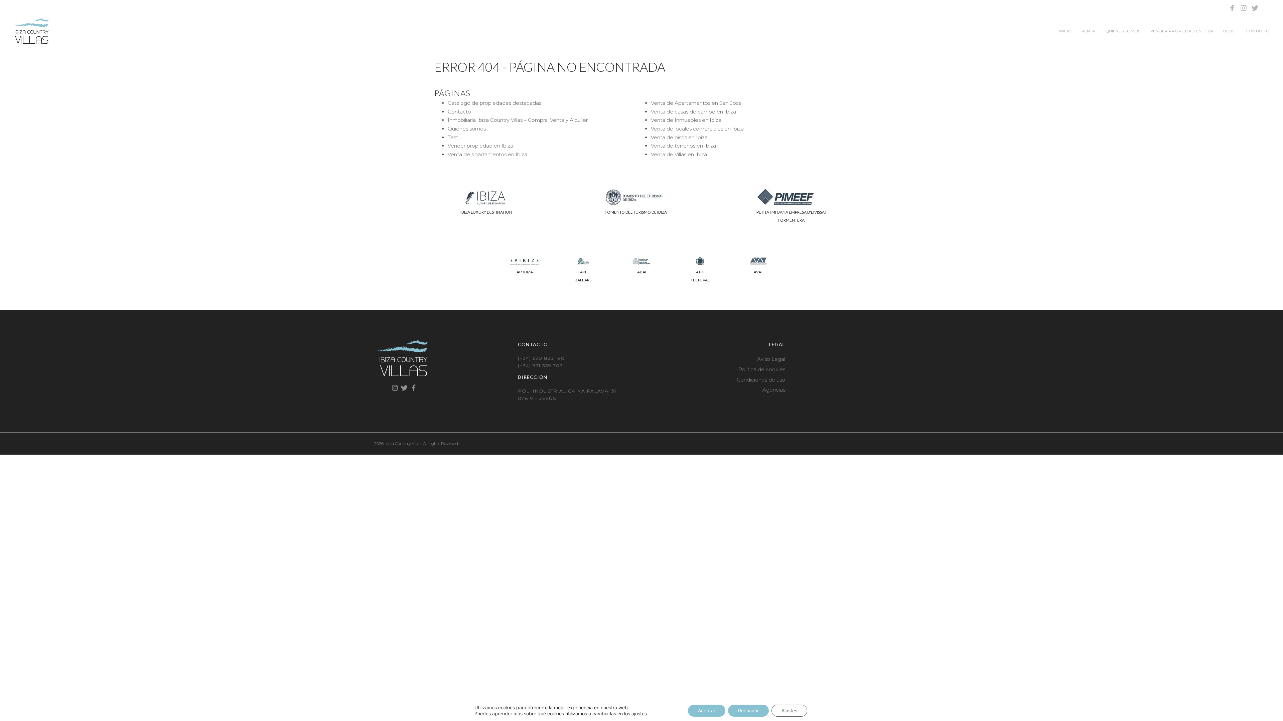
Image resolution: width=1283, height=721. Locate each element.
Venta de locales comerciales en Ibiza (697, 129)
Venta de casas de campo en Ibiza (693, 111)
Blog (1229, 30)
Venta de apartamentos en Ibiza (487, 154)
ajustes (639, 713)
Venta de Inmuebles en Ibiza (686, 120)
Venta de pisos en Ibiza (679, 137)
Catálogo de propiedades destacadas (494, 103)
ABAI (641, 271)
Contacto (1258, 30)
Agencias (773, 390)
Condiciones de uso (761, 380)
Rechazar (748, 710)
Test (453, 137)
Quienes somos (1122, 30)
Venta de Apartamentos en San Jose (696, 103)
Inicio (1065, 30)
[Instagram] (1243, 8)
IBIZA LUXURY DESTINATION (486, 212)
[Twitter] (1255, 8)
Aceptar (706, 710)
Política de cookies (761, 369)
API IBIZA (525, 271)
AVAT (758, 271)
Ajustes (789, 710)
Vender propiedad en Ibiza (1181, 30)
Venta (1088, 30)
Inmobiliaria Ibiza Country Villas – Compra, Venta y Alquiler (518, 120)
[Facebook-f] (1232, 8)
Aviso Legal (771, 359)
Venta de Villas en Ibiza (679, 154)
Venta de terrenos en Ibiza (683, 146)
